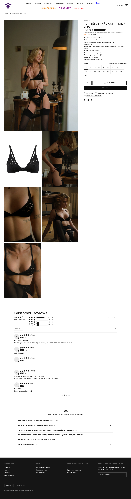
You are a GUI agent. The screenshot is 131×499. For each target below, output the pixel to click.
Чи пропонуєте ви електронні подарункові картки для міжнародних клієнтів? (51, 435)
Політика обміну (40, 473)
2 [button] (64, 395)
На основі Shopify (28, 490)
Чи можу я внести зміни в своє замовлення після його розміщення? (47, 430)
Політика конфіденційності (44, 467)
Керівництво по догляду (74, 470)
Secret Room (79, 8)
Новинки (28, 3)
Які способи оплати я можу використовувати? (38, 421)
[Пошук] (122, 5)
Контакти (7, 467)
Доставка (7, 473)
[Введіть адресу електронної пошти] (125, 474)
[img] (24, 335)
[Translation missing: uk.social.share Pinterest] (92, 100)
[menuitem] (29, 3)
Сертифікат (89, 3)
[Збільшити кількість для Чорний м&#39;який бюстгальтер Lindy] (90, 83)
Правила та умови (41, 470)
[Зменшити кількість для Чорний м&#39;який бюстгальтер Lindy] (85, 83)
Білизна (37, 3)
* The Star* (65, 7)
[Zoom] (74, 23)
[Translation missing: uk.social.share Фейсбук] (85, 100)
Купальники (47, 3)
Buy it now (105, 88)
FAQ (68, 467)
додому (6, 13)
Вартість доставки (94, 32)
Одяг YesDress (59, 3)
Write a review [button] (112, 318)
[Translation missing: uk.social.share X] (88, 100)
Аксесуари (70, 3)
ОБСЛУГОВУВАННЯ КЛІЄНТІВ (77, 464)
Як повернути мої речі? (28, 444)
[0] (125, 5)
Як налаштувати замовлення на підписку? (36, 440)
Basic (98, 2)
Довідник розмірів (72, 473)
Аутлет (79, 3)
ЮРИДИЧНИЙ (40, 464)
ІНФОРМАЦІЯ (9, 464)
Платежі (6, 470)
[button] (33, 317)
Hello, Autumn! (48, 7)
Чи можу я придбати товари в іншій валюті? (36, 425)
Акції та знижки (9, 475)
